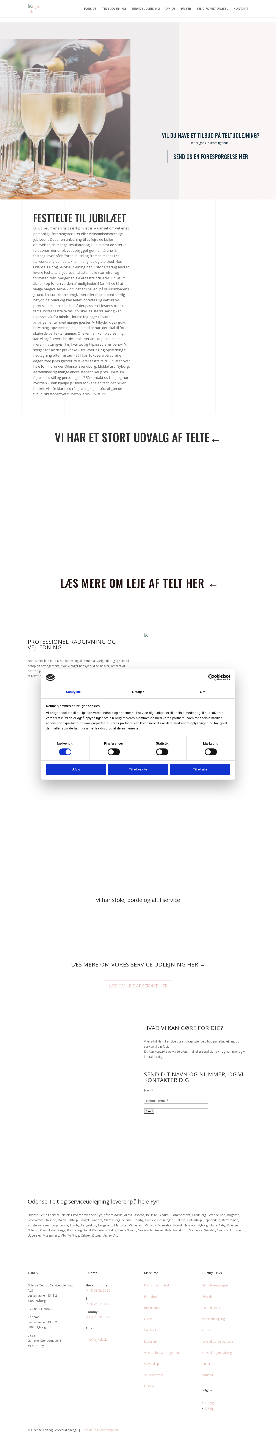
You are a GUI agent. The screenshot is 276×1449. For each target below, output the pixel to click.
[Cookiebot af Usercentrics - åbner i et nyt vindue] (211, 677)
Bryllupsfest (152, 1308)
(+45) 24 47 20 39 (98, 1304)
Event (148, 1319)
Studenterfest (153, 1375)
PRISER (186, 9)
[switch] (114, 751)
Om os (207, 1330)
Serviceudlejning (213, 1319)
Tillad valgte (138, 769)
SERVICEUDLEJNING (146, 9)
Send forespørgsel (215, 1285)
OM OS (170, 9)
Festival (149, 1386)
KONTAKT (241, 9)
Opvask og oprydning (217, 1353)
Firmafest (150, 1296)
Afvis (76, 769)
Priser (206, 1364)
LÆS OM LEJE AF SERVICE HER (138, 986)
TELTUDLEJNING (114, 9)
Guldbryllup (151, 1330)
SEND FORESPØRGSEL (212, 9)
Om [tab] (202, 692)
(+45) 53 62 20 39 (98, 1290)
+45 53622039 (79, 1157)
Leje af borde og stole (217, 1341)
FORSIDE (90, 9)
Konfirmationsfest (156, 1285)
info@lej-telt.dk (96, 1339)
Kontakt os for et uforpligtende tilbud (211, 277)
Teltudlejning (211, 1308)
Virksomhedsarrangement (162, 1353)
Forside (207, 1296)
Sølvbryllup (151, 1364)
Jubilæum (150, 1341)
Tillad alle (200, 769)
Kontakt (207, 1375)
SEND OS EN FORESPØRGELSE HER (210, 156)
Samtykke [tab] (73, 692)
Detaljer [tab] (138, 692)
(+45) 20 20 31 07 (98, 1317)
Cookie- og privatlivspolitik (101, 1430)
